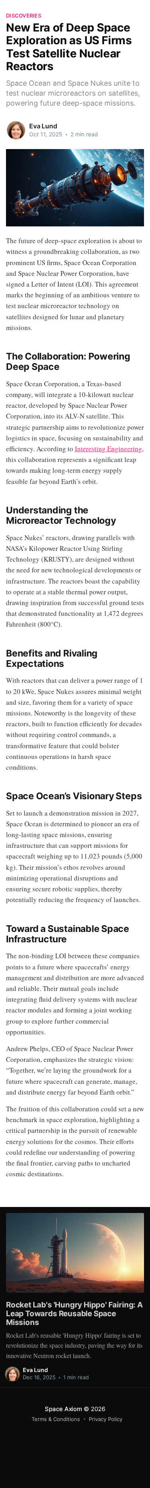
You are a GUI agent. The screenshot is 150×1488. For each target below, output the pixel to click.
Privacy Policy (105, 1419)
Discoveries (23, 15)
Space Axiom (63, 1409)
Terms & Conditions (56, 1419)
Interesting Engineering (108, 448)
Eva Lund (43, 126)
